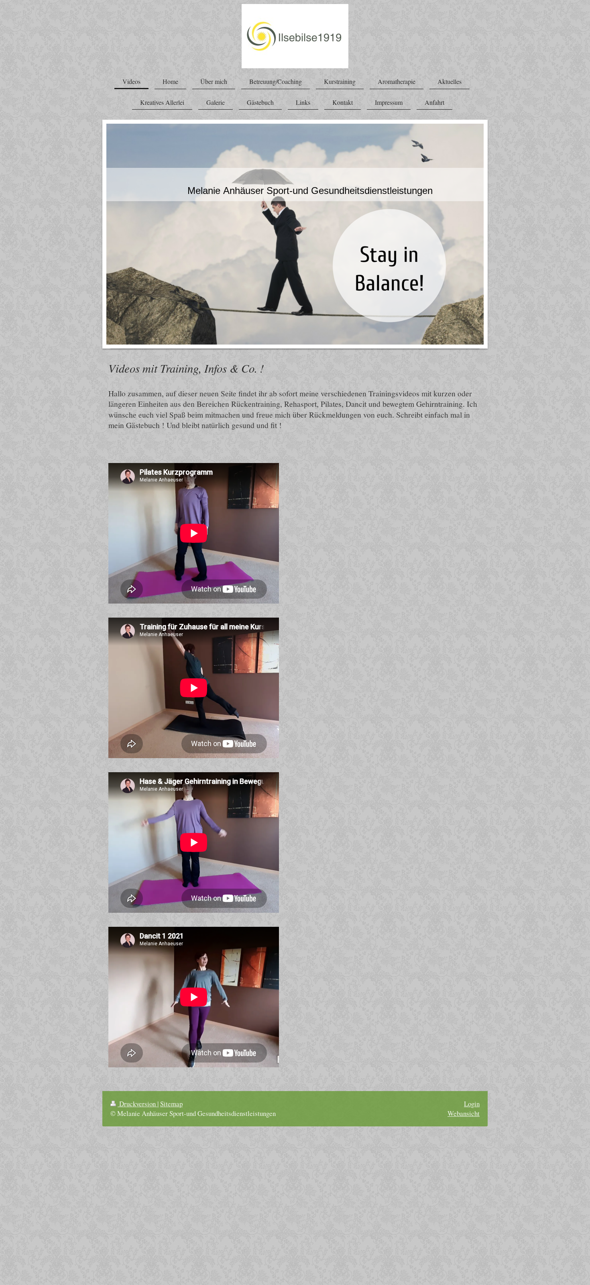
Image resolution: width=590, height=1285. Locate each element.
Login (472, 1103)
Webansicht (464, 1113)
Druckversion (137, 1103)
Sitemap (171, 1103)
